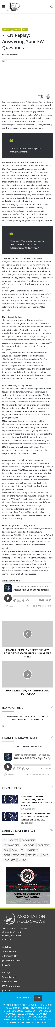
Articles (17, 29)
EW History (32, 850)
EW (22, 850)
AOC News (7, 29)
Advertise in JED (9, 956)
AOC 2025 (14, 840)
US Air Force (9, 860)
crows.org (6, 939)
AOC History (43, 845)
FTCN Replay (33, 855)
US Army (22, 860)
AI (4, 840)
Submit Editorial (9, 951)
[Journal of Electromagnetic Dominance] (13, 6)
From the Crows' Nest (14, 855)
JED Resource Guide (11, 960)
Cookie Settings (23, 997)
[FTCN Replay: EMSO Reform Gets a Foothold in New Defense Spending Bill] (10, 816)
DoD (6, 850)
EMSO (14, 850)
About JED (6, 946)
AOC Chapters (28, 840)
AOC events (29, 845)
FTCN (25, 29)
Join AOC (6, 965)
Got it (37, 997)
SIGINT (45, 855)
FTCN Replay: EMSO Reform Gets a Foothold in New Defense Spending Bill (35, 816)
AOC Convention (12, 845)
